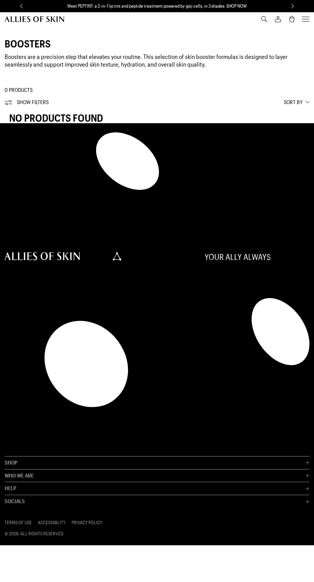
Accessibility (51, 522)
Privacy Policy (87, 522)
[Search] (264, 19)
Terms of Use (18, 522)
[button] (21, 6)
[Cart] (292, 19)
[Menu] (305, 19)
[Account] (278, 19)
